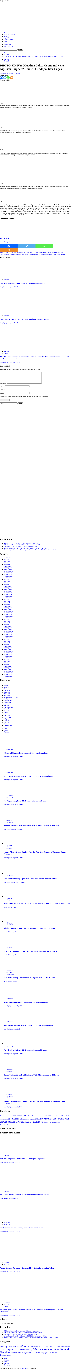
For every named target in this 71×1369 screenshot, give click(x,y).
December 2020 (8, 671)
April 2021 (7, 664)
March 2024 (7, 606)
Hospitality (7, 695)
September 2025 (8, 576)
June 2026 (7, 561)
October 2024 (8, 594)
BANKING (7, 685)
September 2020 (8, 676)
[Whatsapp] (8, 77)
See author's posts (5, 242)
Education (7, 690)
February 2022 (8, 648)
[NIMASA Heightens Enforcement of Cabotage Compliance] (8, 276)
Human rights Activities (10, 697)
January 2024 (8, 609)
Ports (5, 41)
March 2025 (7, 586)
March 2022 (7, 646)
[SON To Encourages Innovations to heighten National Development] (11, 969)
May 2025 (7, 583)
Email (2, 390)
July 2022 (6, 639)
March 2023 (7, 626)
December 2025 (8, 571)
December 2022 (8, 631)
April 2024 (7, 604)
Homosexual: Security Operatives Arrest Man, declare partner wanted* (31, 879)
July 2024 (6, 599)
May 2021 (7, 663)
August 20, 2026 (17, 829)
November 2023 (8, 613)
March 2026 (7, 566)
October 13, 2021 (14, 73)
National (6, 61)
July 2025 (6, 579)
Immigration (7, 699)
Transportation (8, 725)
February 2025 (8, 588)
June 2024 (7, 601)
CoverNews (23, 1368)
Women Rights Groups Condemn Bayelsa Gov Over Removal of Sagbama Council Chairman (31, 550)
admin (6, 907)
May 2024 (7, 603)
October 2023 (8, 614)
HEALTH (7, 694)
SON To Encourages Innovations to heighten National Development (30, 978)
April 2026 (7, 564)
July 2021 (6, 659)
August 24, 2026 (14, 323)
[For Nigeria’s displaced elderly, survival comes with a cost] (11, 794)
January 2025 (8, 589)
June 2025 (7, 581)
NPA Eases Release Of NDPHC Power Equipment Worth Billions (24, 319)
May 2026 (7, 563)
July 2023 (6, 619)
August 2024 (7, 598)
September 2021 (8, 656)
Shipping (6, 719)
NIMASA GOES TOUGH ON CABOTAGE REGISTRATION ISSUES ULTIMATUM (37, 903)
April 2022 (7, 644)
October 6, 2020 (13, 932)
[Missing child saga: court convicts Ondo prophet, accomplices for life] (11, 921)
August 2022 (7, 638)
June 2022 (7, 641)
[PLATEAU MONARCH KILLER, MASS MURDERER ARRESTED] (11, 946)
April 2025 (7, 584)
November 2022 (8, 633)
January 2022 (8, 649)
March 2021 (7, 666)
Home (5, 33)
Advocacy (7, 684)
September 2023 (8, 616)
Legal (5, 704)
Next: (33, 254)
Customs (9, 39)
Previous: (31, 252)
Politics (6, 353)
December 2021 (8, 651)
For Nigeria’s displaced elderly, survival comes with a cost (21, 546)
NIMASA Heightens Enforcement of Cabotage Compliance (22, 283)
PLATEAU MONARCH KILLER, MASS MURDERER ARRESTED (30, 951)
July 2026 (6, 559)
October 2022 (8, 634)
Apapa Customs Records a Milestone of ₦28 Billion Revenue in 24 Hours (25, 548)
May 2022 (7, 643)
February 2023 (8, 628)
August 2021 (7, 658)
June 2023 (7, 621)
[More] (12, 77)
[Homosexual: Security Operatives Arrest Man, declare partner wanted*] (11, 873)
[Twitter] (4, 77)
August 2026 (7, 558)
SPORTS (6, 722)
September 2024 (8, 596)
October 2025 (8, 574)
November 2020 (8, 673)
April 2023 (7, 624)
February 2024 (8, 608)
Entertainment (8, 692)
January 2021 (8, 669)
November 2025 (8, 573)
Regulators (8, 46)
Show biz (6, 720)
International (7, 44)
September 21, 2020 (18, 882)
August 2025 (7, 578)
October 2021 (8, 654)
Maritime (6, 43)
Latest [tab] (5, 728)
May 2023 (7, 623)
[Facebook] (1, 77)
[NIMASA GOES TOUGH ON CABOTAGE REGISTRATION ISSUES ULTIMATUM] (11, 896)
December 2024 (8, 591)
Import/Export (8, 38)
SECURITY (7, 717)
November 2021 (8, 653)
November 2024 (8, 593)
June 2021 (7, 661)
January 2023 (8, 629)
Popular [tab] (6, 730)
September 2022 (8, 636)
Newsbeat (9, 34)
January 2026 (8, 569)
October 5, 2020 (13, 907)
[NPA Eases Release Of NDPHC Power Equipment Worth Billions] (14, 312)
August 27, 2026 (14, 287)
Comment (3, 383)
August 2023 (7, 618)
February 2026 (8, 568)
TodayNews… (14, 9)
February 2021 (8, 668)
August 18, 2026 (14, 362)
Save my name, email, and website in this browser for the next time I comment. (25, 396)
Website (2, 393)
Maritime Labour (9, 707)
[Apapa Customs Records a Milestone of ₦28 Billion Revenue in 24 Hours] (11, 819)
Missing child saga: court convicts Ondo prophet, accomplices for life (29, 928)
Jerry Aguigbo (4, 73)
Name (2, 386)
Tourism (6, 724)
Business (6, 36)
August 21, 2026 (17, 804)
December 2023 (8, 611)
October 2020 (8, 674)
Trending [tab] (6, 732)
